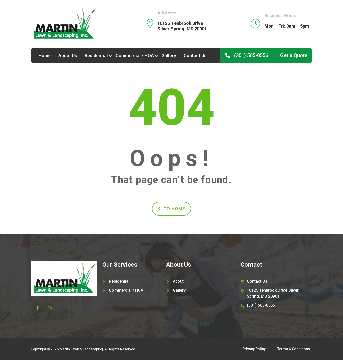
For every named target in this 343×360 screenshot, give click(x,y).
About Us (67, 55)
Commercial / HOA (135, 55)
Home (44, 55)
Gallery (168, 55)
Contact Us (195, 55)
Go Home (174, 208)
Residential (96, 55)
